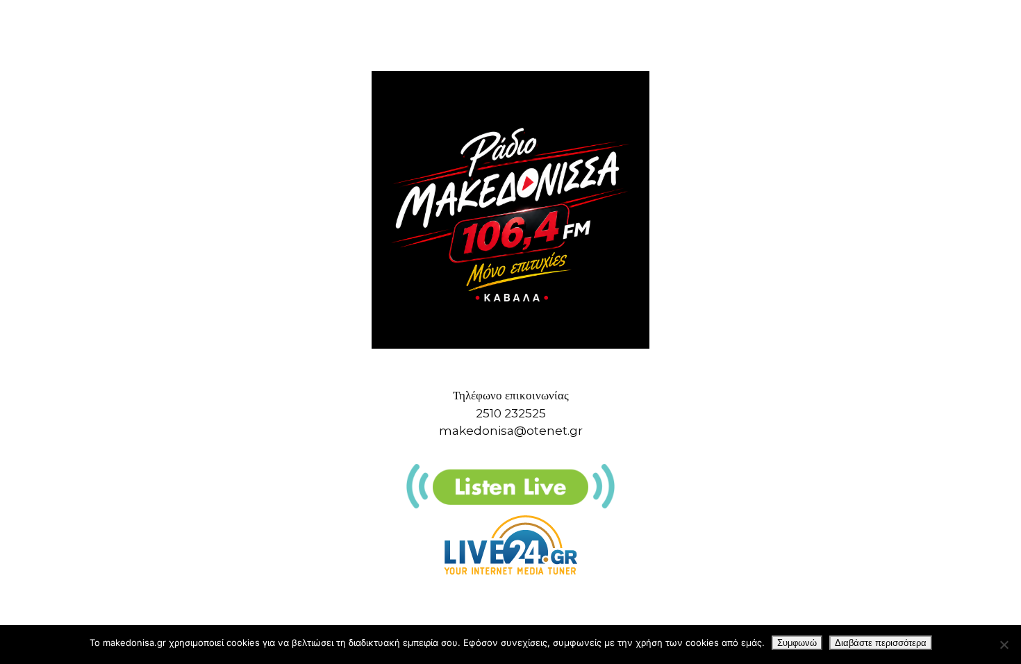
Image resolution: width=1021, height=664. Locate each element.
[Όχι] (1004, 644)
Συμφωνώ (797, 643)
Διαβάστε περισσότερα (881, 643)
